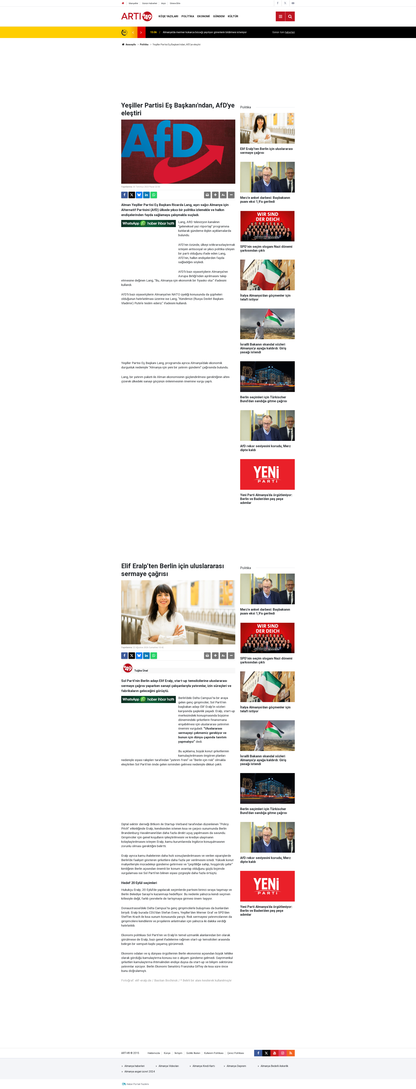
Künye (167, 1053)
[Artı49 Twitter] (285, 3)
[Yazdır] (207, 195)
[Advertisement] (208, 74)
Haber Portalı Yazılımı (138, 1084)
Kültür (233, 16)
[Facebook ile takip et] (258, 1053)
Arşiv (163, 3)
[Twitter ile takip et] (266, 1053)
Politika (188, 16)
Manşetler (133, 3)
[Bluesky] (139, 195)
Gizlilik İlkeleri (193, 1053)
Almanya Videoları (169, 1066)
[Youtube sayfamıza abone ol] (274, 1053)
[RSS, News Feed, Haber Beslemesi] (291, 1053)
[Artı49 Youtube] (293, 3)
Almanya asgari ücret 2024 (139, 1071)
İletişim (178, 1053)
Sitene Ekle (175, 3)
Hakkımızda (154, 1053)
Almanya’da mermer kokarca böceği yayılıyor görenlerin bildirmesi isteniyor (205, 32)
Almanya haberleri (134, 1066)
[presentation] (133, 32)
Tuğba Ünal (141, 670)
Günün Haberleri (149, 3)
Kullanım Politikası (213, 1053)
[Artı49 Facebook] (277, 3)
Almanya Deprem (236, 1066)
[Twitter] (132, 195)
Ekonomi (203, 16)
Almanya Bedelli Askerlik (274, 1066)
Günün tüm (283, 32)
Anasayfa (130, 44)
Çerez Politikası (236, 1053)
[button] (215, 195)
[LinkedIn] (146, 195)
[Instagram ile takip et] (283, 1053)
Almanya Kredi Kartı (204, 1066)
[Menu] (280, 16)
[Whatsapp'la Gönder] (153, 195)
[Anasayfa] (123, 3)
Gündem (219, 16)
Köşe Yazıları (168, 16)
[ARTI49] (136, 16)
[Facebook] (124, 195)
